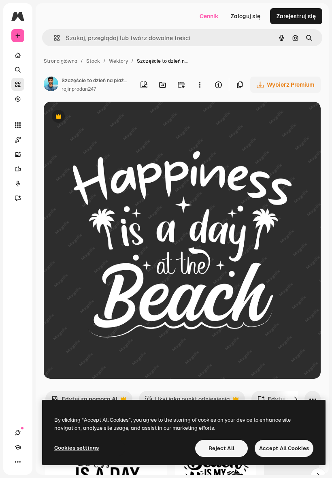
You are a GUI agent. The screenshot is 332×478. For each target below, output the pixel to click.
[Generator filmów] (17, 168)
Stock (93, 61)
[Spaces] (17, 139)
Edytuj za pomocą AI (84, 401)
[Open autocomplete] (54, 38)
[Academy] (17, 447)
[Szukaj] (17, 69)
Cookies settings (76, 447)
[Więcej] (17, 461)
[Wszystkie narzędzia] (17, 125)
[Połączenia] (17, 432)
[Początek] (17, 55)
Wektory (118, 61)
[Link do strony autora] (51, 85)
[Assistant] (17, 198)
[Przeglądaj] (17, 98)
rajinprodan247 (79, 89)
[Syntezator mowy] (17, 183)
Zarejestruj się (296, 16)
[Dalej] (295, 399)
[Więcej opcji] (200, 85)
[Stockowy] (17, 84)
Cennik (209, 16)
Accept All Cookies (284, 448)
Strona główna (60, 61)
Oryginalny (99, 117)
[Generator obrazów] (17, 154)
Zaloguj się (245, 16)
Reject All (221, 448)
